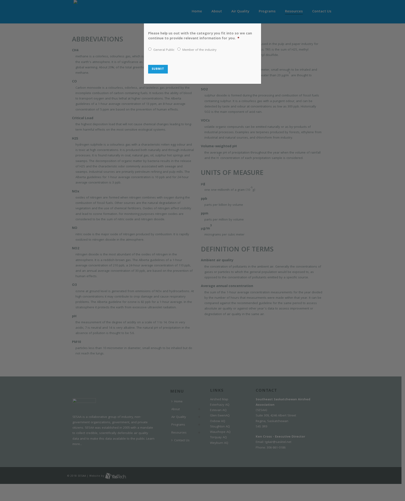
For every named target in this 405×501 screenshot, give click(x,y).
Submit (158, 69)
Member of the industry (199, 50)
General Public (163, 50)
